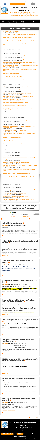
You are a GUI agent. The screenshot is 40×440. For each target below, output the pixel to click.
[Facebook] (5, 4)
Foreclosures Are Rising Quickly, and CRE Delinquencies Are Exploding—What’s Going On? (20, 154)
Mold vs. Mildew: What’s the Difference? (11, 73)
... (36, 218)
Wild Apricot (31, 438)
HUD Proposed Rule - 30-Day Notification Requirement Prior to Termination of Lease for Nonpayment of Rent (20, 166)
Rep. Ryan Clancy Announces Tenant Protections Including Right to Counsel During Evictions (19, 51)
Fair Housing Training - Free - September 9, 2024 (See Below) (14, 130)
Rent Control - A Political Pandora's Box (10, 140)
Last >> (38, 218)
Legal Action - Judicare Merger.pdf (9, 410)
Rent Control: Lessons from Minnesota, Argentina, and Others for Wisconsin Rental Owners (19, 90)
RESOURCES (5, 24)
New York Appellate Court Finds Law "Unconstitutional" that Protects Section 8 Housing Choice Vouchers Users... (20, 44)
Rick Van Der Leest (21, 117)
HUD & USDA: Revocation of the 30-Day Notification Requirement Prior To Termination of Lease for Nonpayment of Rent (20, 56)
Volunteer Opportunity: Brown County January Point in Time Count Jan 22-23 (18, 96)
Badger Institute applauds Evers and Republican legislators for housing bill (17, 47)
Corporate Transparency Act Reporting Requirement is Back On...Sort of (17, 93)
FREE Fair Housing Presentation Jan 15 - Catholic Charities (14, 99)
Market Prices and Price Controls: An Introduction (12, 137)
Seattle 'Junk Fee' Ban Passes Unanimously (11, 31)
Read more (5, 235)
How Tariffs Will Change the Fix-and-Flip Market (12, 76)
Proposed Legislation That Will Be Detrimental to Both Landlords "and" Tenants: (18, 176)
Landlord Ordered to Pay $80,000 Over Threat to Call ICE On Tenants (16, 79)
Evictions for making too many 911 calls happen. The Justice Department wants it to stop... (19, 134)
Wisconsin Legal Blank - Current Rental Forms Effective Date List (15, 151)
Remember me (13, 216)
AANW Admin (17, 32)
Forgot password (25, 216)
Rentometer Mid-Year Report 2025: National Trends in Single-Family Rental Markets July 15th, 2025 (20, 70)
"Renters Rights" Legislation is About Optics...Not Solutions (14, 193)
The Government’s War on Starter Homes (11, 123)
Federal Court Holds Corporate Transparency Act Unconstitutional (16, 162)
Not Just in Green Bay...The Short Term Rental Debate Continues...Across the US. (18, 40)
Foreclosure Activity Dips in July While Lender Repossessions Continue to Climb (18, 199)
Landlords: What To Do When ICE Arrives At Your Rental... (14, 82)
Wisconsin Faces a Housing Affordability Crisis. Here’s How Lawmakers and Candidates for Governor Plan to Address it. (20, 66)
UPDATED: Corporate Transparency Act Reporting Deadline (14, 105)
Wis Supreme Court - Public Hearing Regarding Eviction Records (15, 196)
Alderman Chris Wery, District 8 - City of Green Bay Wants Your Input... (17, 173)
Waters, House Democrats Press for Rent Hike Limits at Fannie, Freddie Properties (19, 186)
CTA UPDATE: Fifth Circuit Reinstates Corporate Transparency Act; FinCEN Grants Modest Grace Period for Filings (20, 109)
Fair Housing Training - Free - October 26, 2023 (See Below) (14, 179)
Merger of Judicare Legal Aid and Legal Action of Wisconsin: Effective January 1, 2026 (19, 62)
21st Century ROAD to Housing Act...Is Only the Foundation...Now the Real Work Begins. (20, 34)
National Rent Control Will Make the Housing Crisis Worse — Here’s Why (17, 182)
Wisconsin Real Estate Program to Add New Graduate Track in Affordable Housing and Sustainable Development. (20, 190)
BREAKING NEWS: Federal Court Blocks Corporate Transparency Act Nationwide (18, 112)
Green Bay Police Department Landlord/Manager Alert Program (15, 102)
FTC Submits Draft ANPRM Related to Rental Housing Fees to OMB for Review (18, 59)
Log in (33, 3)
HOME (1, 24)
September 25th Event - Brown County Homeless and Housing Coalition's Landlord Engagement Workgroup (19, 127)
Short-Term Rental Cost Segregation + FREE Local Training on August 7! (16, 143)
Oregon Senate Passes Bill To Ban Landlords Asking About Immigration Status (18, 86)
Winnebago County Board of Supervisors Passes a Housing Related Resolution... (18, 116)
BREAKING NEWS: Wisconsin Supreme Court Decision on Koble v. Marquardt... (18, 37)
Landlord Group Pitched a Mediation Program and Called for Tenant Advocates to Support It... (19, 170)
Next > (37, 218)
